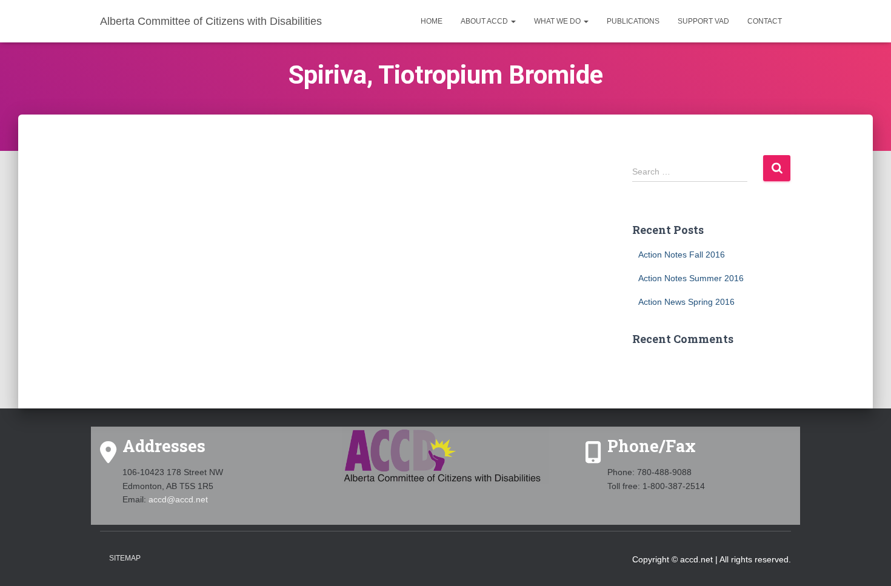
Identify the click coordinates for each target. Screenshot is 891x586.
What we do (558, 21)
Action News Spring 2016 (686, 302)
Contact (764, 21)
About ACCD (485, 21)
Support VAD (703, 21)
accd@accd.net (178, 499)
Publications (633, 21)
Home (431, 21)
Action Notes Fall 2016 (681, 254)
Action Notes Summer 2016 (691, 278)
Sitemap (125, 558)
